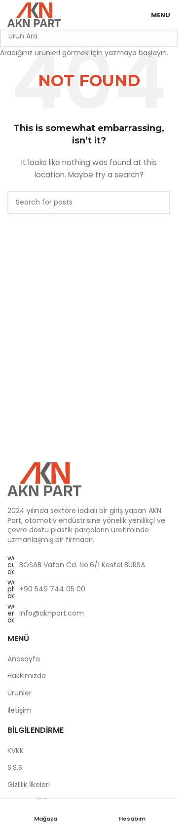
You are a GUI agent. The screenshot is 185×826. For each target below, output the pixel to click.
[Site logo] (34, 14)
